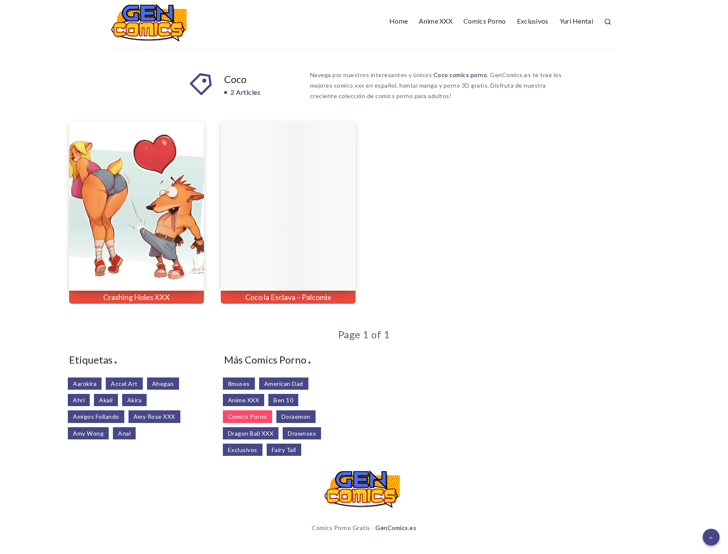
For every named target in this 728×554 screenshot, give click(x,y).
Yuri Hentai (576, 21)
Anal (124, 433)
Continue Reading (166, 266)
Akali (106, 400)
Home (398, 21)
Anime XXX (435, 21)
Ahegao (163, 383)
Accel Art (124, 383)
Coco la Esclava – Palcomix (288, 297)
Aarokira (84, 383)
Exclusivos (533, 21)
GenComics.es (395, 527)
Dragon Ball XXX (251, 433)
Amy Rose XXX (154, 416)
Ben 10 (283, 400)
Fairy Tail (284, 449)
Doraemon (295, 416)
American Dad (283, 383)
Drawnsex (302, 433)
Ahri (79, 400)
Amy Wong (88, 433)
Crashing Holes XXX (136, 297)
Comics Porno (484, 21)
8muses (239, 383)
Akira (134, 400)
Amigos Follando (96, 416)
